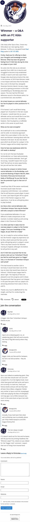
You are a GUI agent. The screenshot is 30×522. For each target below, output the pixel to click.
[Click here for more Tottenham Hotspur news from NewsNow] (15, 518)
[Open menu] (2, 2)
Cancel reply (23, 453)
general (16, 299)
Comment (4, 461)
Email (2, 487)
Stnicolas (16, 453)
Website (3, 494)
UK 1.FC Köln (14, 51)
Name (3, 479)
